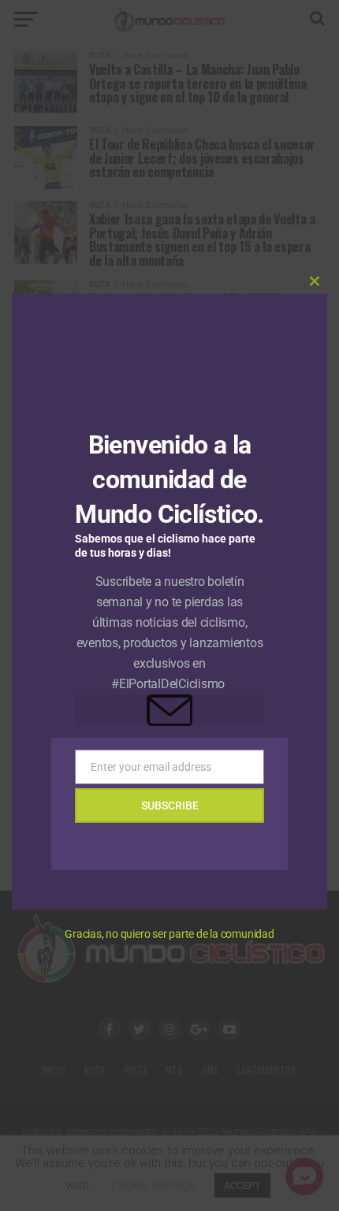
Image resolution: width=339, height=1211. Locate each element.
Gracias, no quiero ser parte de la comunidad (169, 934)
